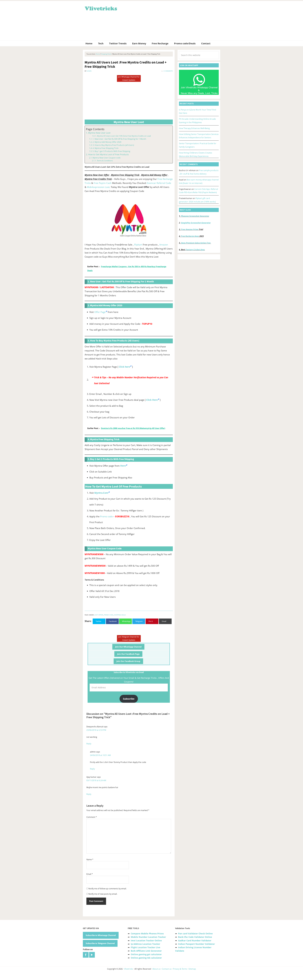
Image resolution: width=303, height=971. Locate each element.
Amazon (163, 244)
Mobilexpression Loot (98, 187)
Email (89, 874)
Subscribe (128, 698)
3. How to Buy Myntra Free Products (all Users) (113, 145)
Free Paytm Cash (102, 183)
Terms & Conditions (105, 160)
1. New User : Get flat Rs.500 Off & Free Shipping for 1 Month (119, 139)
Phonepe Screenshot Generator (195, 216)
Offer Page (100, 312)
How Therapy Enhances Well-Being (194, 128)
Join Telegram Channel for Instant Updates (128, 638)
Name (89, 859)
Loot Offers (98, 615)
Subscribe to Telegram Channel (100, 943)
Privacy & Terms (180, 969)
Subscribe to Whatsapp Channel (101, 935)
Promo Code (108, 615)
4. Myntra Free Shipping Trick (105, 148)
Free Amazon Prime (189, 229)
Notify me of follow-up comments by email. (107, 888)
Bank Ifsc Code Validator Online (195, 937)
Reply (88, 743)
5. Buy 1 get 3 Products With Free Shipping (111, 151)
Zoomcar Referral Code (159, 183)
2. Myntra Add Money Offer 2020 (107, 142)
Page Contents (95, 129)
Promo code (106, 516)
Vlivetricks (100, 8)
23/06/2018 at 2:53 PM (96, 730)
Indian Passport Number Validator (196, 944)
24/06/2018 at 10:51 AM (100, 755)
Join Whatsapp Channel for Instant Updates (129, 78)
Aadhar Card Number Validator (194, 940)
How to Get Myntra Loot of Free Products (108, 154)
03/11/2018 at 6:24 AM (96, 780)
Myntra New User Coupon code (106, 157)
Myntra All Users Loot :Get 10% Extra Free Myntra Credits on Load (124, 136)
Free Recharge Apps (190, 236)
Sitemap (192, 969)
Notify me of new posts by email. (102, 894)
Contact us (167, 969)
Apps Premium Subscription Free (196, 243)
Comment (91, 817)
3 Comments (168, 71)
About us (156, 969)
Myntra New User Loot (99, 132)
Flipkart (138, 244)
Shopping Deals (120, 615)
